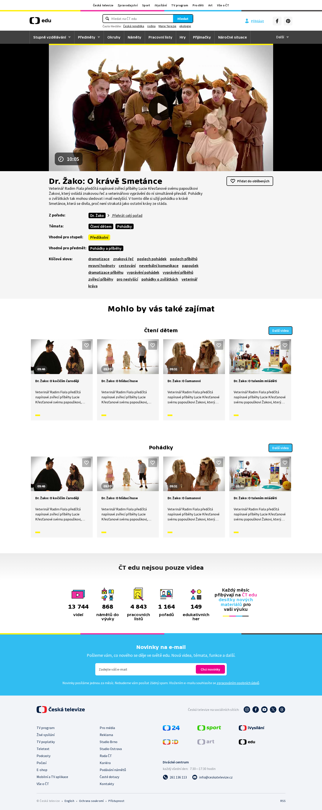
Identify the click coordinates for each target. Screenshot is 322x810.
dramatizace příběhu (105, 272)
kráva (92, 285)
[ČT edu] (40, 22)
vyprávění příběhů (178, 272)
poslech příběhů (183, 258)
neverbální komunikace (159, 265)
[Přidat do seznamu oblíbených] (86, 345)
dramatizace (99, 258)
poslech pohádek (151, 258)
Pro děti (198, 5)
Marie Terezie (167, 26)
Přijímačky (202, 37)
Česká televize (103, 5)
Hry (183, 37)
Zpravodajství (128, 5)
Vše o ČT (223, 5)
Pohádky (124, 226)
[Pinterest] (288, 21)
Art (210, 5)
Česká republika (133, 26)
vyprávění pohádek (143, 272)
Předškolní (99, 237)
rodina (151, 26)
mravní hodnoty (101, 265)
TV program (179, 5)
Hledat (182, 18)
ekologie (185, 26)
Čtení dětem (100, 226)
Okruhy (113, 37)
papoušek (190, 265)
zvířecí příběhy (100, 279)
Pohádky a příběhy (106, 248)
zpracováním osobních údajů (238, 683)
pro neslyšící (127, 279)
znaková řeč (123, 258)
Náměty (134, 37)
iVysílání (161, 5)
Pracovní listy (160, 37)
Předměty (86, 37)
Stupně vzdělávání (49, 37)
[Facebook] (277, 21)
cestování (127, 265)
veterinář (189, 279)
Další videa (280, 330)
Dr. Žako (97, 215)
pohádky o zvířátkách (160, 279)
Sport (146, 5)
